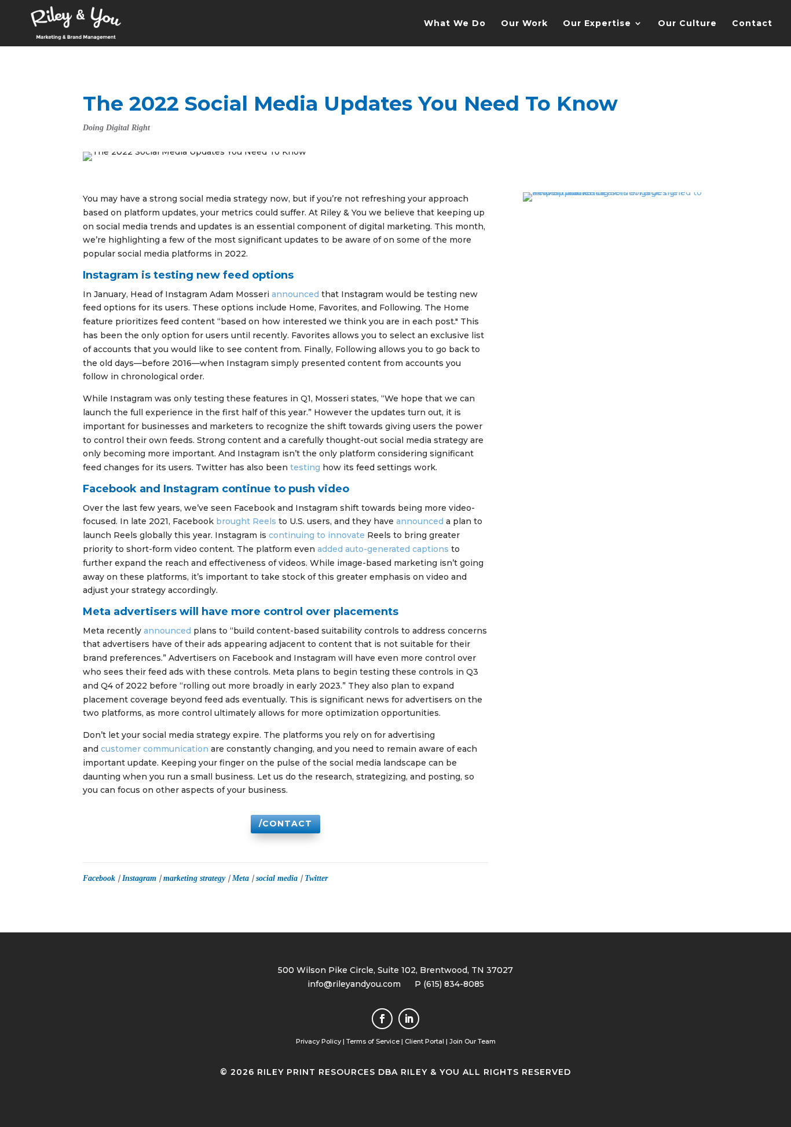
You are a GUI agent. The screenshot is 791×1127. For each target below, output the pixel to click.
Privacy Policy (318, 1041)
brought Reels (246, 521)
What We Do (455, 23)
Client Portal (424, 1041)
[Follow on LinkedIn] (408, 1018)
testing (305, 467)
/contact (285, 823)
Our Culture (687, 23)
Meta (240, 878)
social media (277, 878)
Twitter (316, 878)
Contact (752, 23)
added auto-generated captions (383, 549)
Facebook (99, 878)
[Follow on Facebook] (382, 1018)
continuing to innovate (317, 535)
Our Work (524, 23)
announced (295, 294)
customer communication (154, 749)
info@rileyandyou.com (354, 984)
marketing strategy (194, 878)
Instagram (139, 878)
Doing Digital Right (116, 127)
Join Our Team (472, 1041)
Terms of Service (373, 1041)
